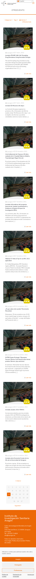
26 (18, 501)
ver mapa (7, 532)
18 (27, 494)
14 (12, 494)
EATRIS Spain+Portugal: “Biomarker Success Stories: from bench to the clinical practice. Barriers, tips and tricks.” (17, 359)
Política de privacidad (18, 541)
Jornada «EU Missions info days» (14, 106)
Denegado (18, 565)
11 (23, 491)
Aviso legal (7, 541)
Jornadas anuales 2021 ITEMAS (14, 410)
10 (20, 491)
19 (9, 498)
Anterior (18, 481)
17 (23, 494)
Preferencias (18, 570)
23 (23, 498)
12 (27, 491)
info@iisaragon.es (9, 535)
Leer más (28, 74)
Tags (15, 20)
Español (21, 1)
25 (14, 501)
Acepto (18, 559)
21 (16, 498)
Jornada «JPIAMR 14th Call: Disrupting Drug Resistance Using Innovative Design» (17, 56)
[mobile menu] (33, 3)
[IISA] (8, 3)
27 (21, 501)
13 (9, 494)
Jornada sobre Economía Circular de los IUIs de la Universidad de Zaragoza (17, 459)
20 (12, 498)
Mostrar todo (27, 22)
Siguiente (17, 506)
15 (16, 494)
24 (27, 498)
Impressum (31, 574)
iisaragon (9, 53)
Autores (23, 20)
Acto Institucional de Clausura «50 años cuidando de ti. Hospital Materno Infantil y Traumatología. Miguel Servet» (17, 156)
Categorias (8, 20)
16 (20, 494)
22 (20, 498)
